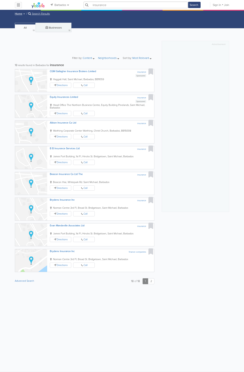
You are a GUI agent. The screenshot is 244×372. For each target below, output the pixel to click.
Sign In (217, 5)
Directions (62, 85)
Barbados (60, 5)
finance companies (137, 251)
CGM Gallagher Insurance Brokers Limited (73, 71)
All (29, 29)
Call (86, 85)
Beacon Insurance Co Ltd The (66, 174)
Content (88, 58)
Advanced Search (24, 281)
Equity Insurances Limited (64, 97)
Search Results (41, 13)
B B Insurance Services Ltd (65, 148)
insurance (141, 72)
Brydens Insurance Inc (62, 200)
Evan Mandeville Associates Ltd (67, 225)
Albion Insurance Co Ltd (63, 123)
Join (226, 5)
